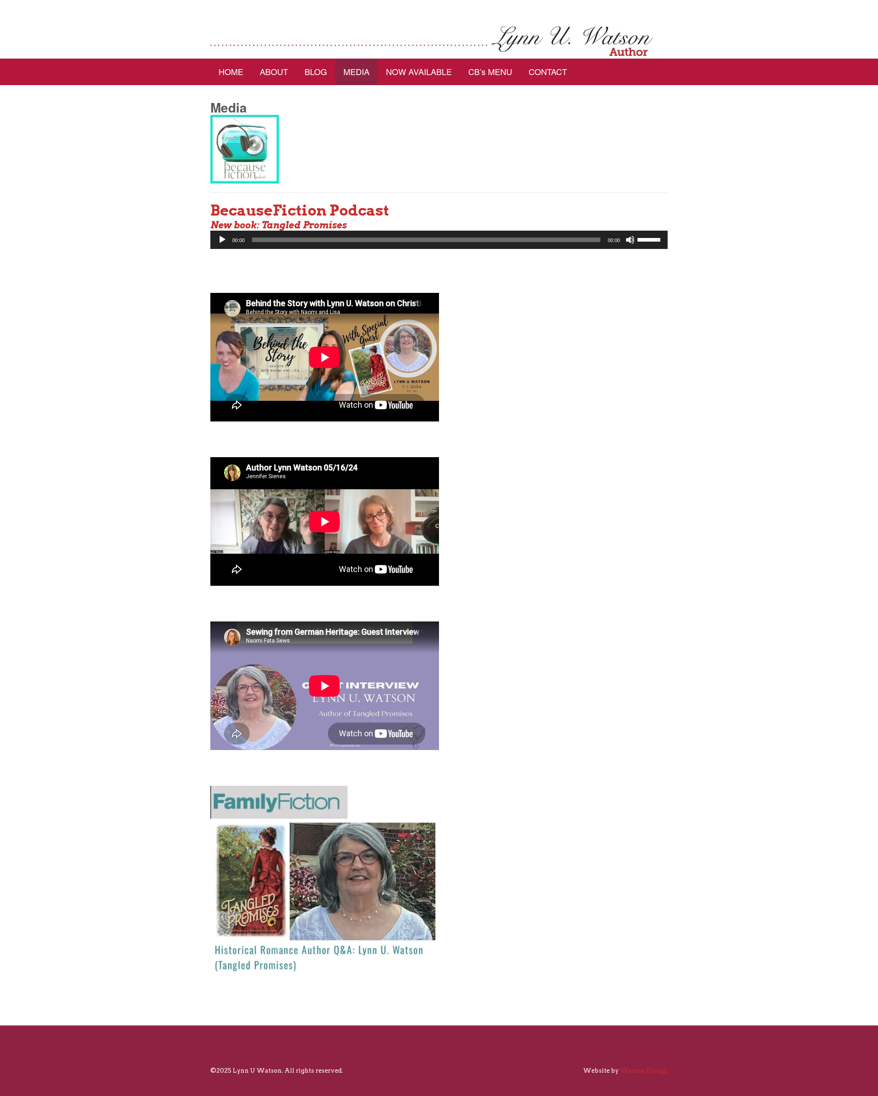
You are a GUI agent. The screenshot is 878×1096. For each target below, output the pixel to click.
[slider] (650, 239)
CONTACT (548, 71)
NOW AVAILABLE (419, 71)
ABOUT (274, 71)
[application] (439, 240)
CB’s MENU (490, 71)
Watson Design (644, 1070)
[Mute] (630, 239)
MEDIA (356, 71)
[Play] (222, 239)
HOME (231, 71)
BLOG (316, 71)
